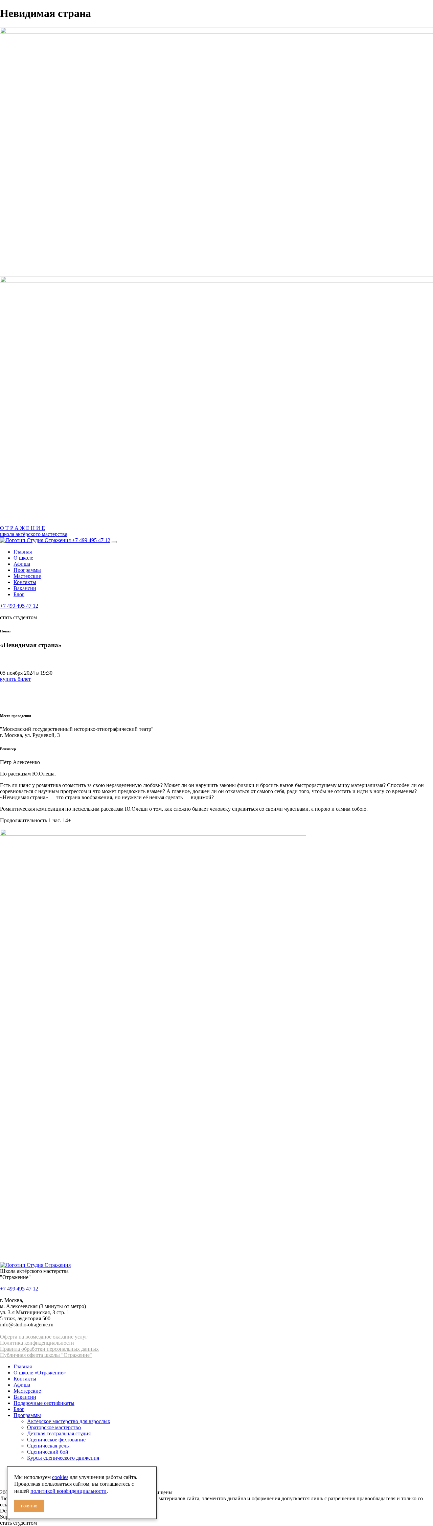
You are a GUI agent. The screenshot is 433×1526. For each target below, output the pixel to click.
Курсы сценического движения (63, 1458)
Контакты (25, 582)
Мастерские (27, 576)
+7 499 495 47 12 (91, 540)
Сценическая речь (48, 1446)
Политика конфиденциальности (37, 1343)
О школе (23, 558)
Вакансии (25, 588)
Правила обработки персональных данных (49, 1349)
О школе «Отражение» (40, 1372)
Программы (27, 570)
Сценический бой (47, 1452)
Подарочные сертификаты (44, 1403)
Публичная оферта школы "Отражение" (46, 1355)
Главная (23, 552)
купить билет (15, 679)
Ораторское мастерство (54, 1427)
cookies (60, 1477)
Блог (19, 594)
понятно (29, 1505)
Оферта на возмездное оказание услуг (44, 1337)
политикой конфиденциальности (68, 1491)
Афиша (22, 564)
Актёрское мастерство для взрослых (68, 1421)
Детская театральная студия (59, 1433)
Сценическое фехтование (56, 1439)
